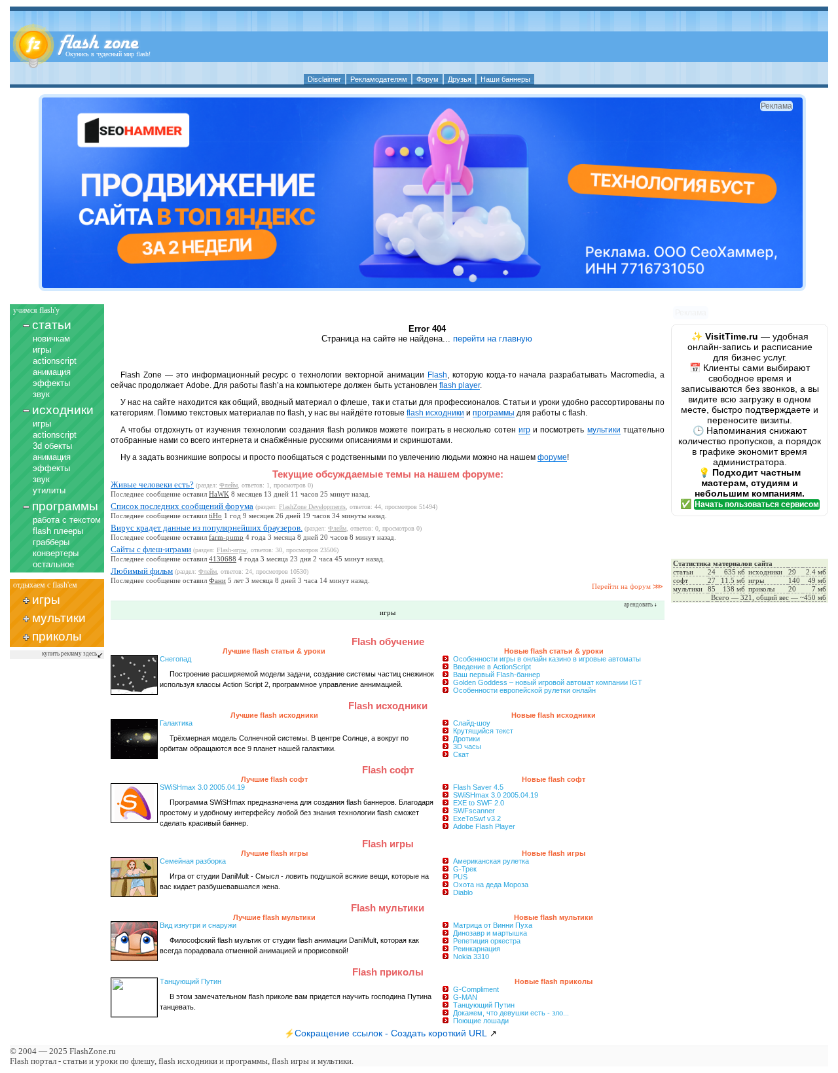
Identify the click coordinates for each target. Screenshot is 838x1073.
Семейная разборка (193, 861)
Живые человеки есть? (152, 484)
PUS (460, 877)
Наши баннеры (505, 79)
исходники (63, 410)
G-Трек (465, 869)
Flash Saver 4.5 (478, 787)
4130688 (222, 559)
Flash (437, 375)
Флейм (228, 485)
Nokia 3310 (471, 956)
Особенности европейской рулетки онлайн (524, 690)
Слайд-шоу (471, 723)
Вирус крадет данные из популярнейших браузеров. (206, 528)
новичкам (51, 338)
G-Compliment (476, 989)
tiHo (215, 515)
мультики (59, 618)
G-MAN (465, 997)
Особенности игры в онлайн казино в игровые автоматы (547, 659)
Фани (217, 580)
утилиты (49, 490)
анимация (52, 372)
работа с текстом (67, 520)
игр (524, 430)
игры (42, 350)
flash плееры (58, 531)
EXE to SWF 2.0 (478, 803)
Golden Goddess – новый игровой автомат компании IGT (547, 682)
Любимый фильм (142, 571)
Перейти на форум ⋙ (627, 586)
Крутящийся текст (483, 731)
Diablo (463, 892)
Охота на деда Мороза (490, 884)
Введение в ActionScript (492, 667)
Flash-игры (232, 550)
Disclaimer (324, 79)
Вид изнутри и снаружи (198, 925)
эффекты (51, 383)
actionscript (55, 361)
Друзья (459, 79)
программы (65, 506)
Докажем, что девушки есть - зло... (511, 1013)
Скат (461, 754)
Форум (427, 79)
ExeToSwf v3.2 (477, 818)
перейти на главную (492, 338)
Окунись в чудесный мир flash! (108, 54)
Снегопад (175, 659)
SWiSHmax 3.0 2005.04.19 (495, 795)
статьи (51, 325)
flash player (459, 385)
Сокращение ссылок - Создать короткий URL (391, 1033)
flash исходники (435, 413)
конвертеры (56, 553)
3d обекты (52, 446)
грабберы (51, 542)
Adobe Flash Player (484, 826)
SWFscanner (474, 811)
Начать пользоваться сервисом (757, 504)
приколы (57, 636)
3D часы (467, 746)
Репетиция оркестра (486, 941)
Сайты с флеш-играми (151, 549)
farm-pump (226, 537)
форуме (552, 457)
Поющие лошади (481, 1021)
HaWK (219, 494)
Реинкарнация (476, 949)
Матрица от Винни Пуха (492, 925)
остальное (53, 564)
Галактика (176, 723)
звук (41, 394)
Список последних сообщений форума (182, 506)
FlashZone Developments (312, 506)
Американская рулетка (491, 861)
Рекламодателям (378, 79)
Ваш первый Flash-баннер (496, 674)
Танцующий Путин (484, 1005)
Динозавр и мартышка (490, 933)
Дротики (466, 739)
